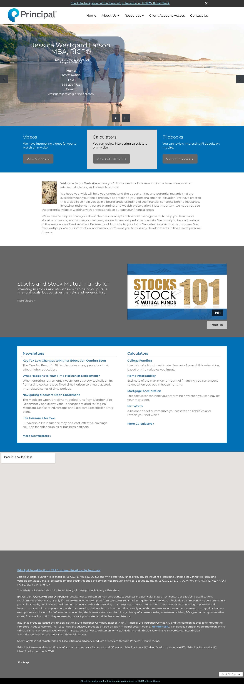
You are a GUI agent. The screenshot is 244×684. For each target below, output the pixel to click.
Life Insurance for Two (39, 418)
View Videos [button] (36, 159)
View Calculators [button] (110, 159)
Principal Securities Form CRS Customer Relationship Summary (58, 570)
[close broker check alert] (206, 3)
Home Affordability (141, 375)
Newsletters (33, 353)
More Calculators (141, 423)
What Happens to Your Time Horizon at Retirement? (61, 375)
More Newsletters (37, 436)
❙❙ (126, 118)
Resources (133, 16)
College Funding (139, 360)
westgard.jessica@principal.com (71, 94)
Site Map (23, 662)
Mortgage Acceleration (144, 391)
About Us (109, 16)
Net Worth (135, 406)
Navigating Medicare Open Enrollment (51, 395)
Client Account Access (167, 16)
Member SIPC (160, 626)
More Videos (26, 300)
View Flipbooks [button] (178, 159)
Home (91, 16)
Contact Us (199, 16)
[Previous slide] (4, 79)
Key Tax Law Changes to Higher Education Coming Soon (64, 360)
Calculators (137, 353)
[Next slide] (240, 79)
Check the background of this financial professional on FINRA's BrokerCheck (120, 3)
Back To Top (229, 674)
